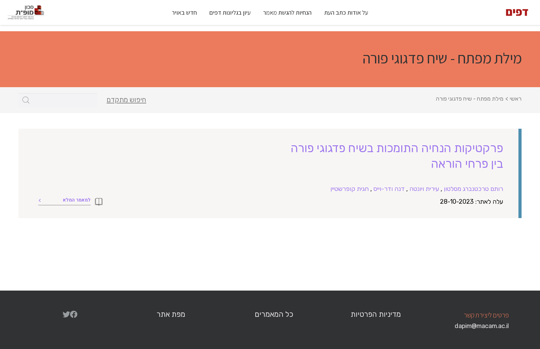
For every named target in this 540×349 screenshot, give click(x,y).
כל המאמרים (274, 314)
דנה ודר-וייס (389, 188)
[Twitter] (66, 314)
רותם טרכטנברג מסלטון (473, 188)
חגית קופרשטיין (349, 188)
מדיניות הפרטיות (376, 314)
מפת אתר (171, 314)
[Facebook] (74, 314)
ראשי (516, 98)
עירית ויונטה (424, 188)
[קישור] (517, 12)
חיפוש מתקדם (126, 100)
